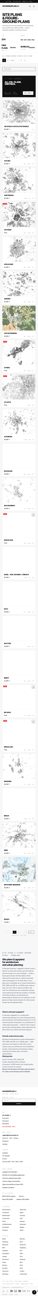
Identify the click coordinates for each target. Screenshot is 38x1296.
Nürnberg (5, 1274)
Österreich (23, 1209)
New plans (5, 1121)
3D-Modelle (6, 1156)
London (22, 1271)
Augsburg (23, 1247)
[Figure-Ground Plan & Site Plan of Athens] (19, 356)
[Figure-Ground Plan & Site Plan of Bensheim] (19, 770)
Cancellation (24, 1283)
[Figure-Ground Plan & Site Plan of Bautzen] (19, 632)
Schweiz (22, 1215)
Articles (15, 1138)
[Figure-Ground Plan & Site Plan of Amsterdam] (19, 184)
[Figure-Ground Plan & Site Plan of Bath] (19, 597)
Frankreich (5, 1212)
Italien (21, 1212)
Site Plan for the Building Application (14, 1175)
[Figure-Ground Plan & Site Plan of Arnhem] (19, 287)
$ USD (7, 1291)
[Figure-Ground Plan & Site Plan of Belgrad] (19, 701)
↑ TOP (31, 1283)
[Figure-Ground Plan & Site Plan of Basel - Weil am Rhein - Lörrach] (19, 563)
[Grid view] (4, 60)
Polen (4, 1221)
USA (21, 1218)
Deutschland (6, 1209)
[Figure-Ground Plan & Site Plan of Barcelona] (19, 528)
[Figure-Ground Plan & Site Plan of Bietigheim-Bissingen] (19, 873)
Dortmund (5, 1259)
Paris (21, 1268)
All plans (6, 1115)
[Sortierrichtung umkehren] (21, 60)
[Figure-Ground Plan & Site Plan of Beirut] (19, 666)
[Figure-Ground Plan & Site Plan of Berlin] (19, 804)
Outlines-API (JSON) (23, 1199)
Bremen (4, 1265)
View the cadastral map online (12, 1178)
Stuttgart (5, 1250)
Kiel (21, 1250)
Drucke (4, 1159)
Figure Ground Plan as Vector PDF (13, 1184)
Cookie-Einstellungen (8, 1283)
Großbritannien (7, 1224)
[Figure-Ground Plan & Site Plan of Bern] (19, 839)
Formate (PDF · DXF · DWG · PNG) (12, 1161)
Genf (21, 1265)
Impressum (25, 1281)
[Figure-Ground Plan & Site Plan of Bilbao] (19, 908)
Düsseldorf (5, 1253)
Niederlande (6, 1215)
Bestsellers (5, 1123)
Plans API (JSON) (8, 1199)
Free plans (5, 1118)
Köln (3, 1247)
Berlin (4, 1239)
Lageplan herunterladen (10, 1172)
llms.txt (22, 1196)
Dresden (5, 1268)
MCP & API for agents (9, 1196)
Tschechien (6, 1218)
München (5, 1244)
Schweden (5, 1227)
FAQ (10, 1138)
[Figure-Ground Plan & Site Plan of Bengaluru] (19, 735)
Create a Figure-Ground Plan (11, 1181)
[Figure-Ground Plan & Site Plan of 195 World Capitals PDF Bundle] (19, 115)
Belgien (22, 1227)
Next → (31, 932)
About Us (5, 1138)
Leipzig (4, 1256)
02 (18, 932)
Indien (21, 1230)
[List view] (8, 60)
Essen (4, 1262)
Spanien (22, 1221)
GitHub (16, 1294)
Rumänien (23, 1224)
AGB (3, 1281)
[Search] (30, 6)
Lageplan (5, 1153)
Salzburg (22, 1259)
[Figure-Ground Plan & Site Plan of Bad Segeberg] (19, 494)
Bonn (21, 1242)
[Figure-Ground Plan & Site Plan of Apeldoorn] (19, 253)
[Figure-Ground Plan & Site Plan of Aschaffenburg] (19, 322)
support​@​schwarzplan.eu (10, 1135)
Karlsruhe (23, 1244)
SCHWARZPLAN (10, 6)
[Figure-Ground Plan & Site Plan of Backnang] (19, 460)
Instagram (5, 1141)
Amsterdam (23, 1274)
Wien (21, 1253)
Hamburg (5, 1242)
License (17, 1283)
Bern (21, 1262)
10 (26, 932)
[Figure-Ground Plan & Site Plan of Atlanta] (19, 391)
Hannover (5, 1271)
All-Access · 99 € (8, 1126)
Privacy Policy (9, 1281)
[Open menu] (34, 6)
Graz (21, 1256)
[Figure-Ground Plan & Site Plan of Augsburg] (19, 425)
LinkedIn (4, 1144)
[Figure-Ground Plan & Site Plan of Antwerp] (19, 218)
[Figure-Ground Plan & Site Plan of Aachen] (19, 149)
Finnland (5, 1230)
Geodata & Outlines (9, 1187)
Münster (22, 1239)
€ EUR (3, 1291)
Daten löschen (18, 1281)
